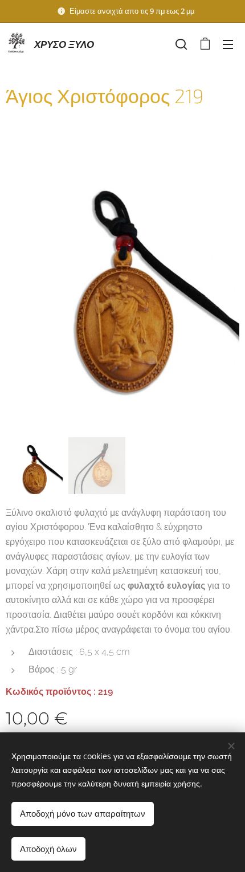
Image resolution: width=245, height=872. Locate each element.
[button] (181, 44)
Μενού (228, 43)
